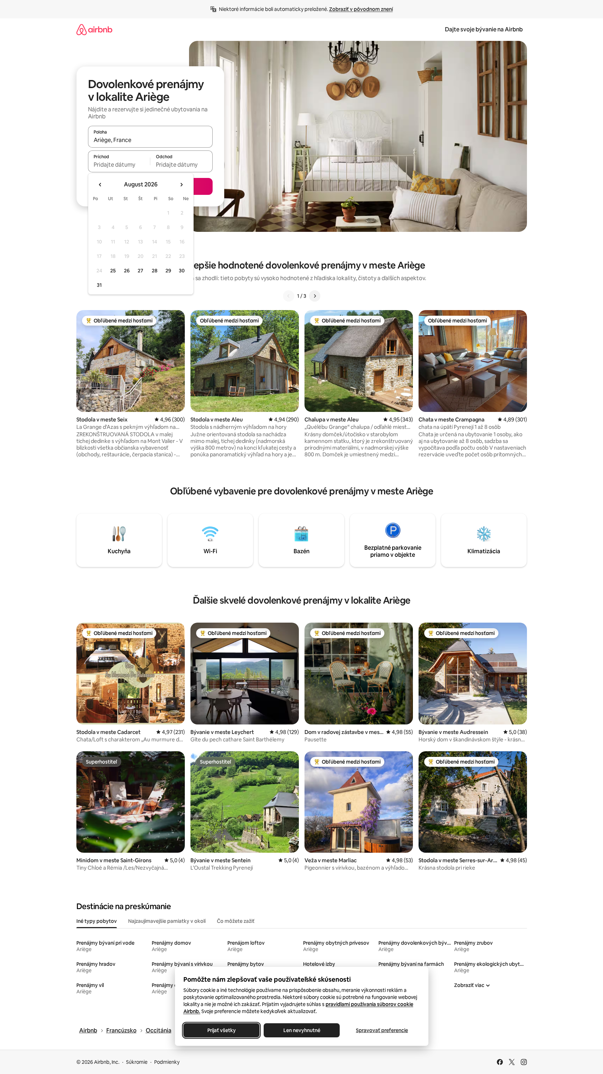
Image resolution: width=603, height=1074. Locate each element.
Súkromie (136, 1062)
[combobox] (150, 140)
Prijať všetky (221, 1030)
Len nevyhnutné (301, 1030)
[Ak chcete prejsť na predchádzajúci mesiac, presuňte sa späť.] (100, 185)
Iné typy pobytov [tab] (96, 921)
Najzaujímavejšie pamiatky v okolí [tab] (167, 921)
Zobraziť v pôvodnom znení (361, 9)
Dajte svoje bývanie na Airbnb (484, 29)
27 (140, 270)
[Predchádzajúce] (288, 296)
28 (154, 270)
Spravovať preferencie (382, 1030)
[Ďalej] (314, 296)
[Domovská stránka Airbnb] (94, 29)
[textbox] (119, 164)
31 (99, 285)
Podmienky (167, 1062)
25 (113, 270)
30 (182, 270)
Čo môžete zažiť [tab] (236, 921)
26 (127, 270)
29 (168, 270)
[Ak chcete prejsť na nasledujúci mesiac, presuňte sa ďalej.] (181, 185)
